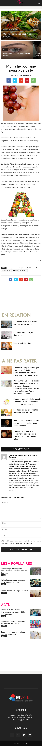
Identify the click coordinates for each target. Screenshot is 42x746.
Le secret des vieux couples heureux (14, 591)
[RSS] (18, 735)
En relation (16, 315)
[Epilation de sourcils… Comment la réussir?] (17, 50)
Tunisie (15, 270)
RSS (22, 653)
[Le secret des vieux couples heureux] (35, 593)
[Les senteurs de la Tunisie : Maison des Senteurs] (6, 324)
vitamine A (23, 270)
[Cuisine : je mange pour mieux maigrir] (21, 25)
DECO (3, 575)
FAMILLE (4, 593)
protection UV (6, 270)
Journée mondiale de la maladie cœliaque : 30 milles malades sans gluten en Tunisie (27, 401)
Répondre (11, 490)
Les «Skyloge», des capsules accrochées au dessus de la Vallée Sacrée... (14, 571)
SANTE (3, 415)
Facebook (5, 653)
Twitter (14, 653)
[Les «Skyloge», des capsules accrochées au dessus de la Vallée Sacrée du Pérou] (35, 571)
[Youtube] (30, 735)
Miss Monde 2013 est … (23, 343)
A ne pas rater (19, 361)
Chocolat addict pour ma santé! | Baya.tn (24, 456)
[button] (39, 3)
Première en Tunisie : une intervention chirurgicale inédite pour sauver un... (13, 612)
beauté (18, 268)
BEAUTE (5, 49)
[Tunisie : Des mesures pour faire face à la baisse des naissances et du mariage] (35, 635)
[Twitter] (24, 735)
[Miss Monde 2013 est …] (6, 346)
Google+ (31, 653)
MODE (3, 584)
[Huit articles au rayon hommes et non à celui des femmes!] (35, 583)
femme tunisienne (28, 268)
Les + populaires (16, 563)
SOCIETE (4, 426)
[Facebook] (12, 735)
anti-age (10, 268)
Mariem (16, 75)
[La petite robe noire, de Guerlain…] (6, 335)
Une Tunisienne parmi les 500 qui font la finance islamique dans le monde (26, 423)
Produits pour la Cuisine (10, 29)
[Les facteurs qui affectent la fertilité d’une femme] (6, 412)
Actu (5, 604)
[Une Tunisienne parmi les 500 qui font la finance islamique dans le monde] (6, 423)
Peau (37, 268)
